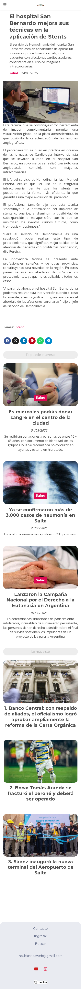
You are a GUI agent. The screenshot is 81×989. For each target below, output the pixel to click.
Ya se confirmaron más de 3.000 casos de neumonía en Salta (40, 515)
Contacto (40, 929)
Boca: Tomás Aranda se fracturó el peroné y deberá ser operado (40, 793)
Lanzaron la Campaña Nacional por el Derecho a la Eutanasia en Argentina (40, 600)
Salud (13, 73)
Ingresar (40, 936)
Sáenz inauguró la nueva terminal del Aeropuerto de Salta (41, 867)
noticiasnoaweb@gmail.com (41, 956)
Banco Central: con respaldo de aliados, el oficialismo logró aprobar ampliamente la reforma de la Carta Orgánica (40, 716)
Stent (20, 327)
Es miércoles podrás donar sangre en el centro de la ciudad (41, 417)
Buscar (40, 944)
